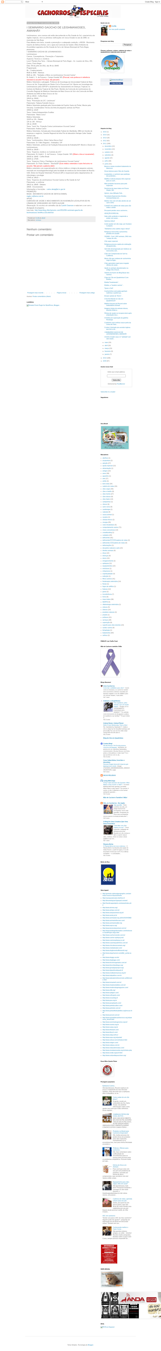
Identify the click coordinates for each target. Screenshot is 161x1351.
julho (106, 161)
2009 (105, 361)
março (107, 348)
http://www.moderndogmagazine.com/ (115, 987)
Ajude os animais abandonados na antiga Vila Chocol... (116, 269)
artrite (104, 481)
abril (106, 345)
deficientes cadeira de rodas (115, 540)
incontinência (107, 594)
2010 (105, 358)
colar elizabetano (108, 525)
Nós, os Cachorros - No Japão (114, 803)
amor (104, 473)
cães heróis (106, 494)
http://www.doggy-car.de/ (111, 957)
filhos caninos (107, 579)
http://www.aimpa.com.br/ (111, 910)
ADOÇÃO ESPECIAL (111, 213)
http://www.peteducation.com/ (112, 1005)
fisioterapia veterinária (110, 581)
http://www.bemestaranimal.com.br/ (114, 928)
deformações (107, 545)
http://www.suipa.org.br (110, 1027)
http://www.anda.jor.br (110, 915)
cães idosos (107, 496)
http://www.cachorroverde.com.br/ (114, 935)
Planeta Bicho (108, 844)
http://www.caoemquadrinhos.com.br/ (115, 943)
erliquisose (106, 571)
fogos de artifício (108, 586)
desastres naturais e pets (111, 548)
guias (104, 592)
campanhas (107, 502)
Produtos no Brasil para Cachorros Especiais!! (121, 1132)
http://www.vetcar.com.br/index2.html (115, 1040)
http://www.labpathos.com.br (112, 975)
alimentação (107, 468)
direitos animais (108, 550)
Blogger (90, 1345)
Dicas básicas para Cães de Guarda (116, 171)
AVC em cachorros (109, 1216)
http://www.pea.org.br (110, 1000)
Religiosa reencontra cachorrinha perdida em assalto (115, 232)
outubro (107, 152)
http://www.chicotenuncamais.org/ (114, 945)
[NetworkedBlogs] (116, 80)
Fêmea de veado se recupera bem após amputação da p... (118, 314)
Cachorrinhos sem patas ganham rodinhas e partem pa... (115, 292)
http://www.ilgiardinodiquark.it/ (113, 970)
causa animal (107, 514)
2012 (105, 141)
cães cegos (106, 489)
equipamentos (107, 566)
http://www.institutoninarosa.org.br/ (114, 973)
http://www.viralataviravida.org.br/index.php (117, 1050)
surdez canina (107, 628)
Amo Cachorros (109, 686)
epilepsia (106, 563)
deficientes (106, 538)
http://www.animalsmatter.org (112, 923)
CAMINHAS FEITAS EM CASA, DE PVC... (121, 1115)
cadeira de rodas (108, 486)
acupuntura (106, 460)
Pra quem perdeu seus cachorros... (116, 210)
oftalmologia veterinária (111, 604)
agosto (107, 158)
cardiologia (106, 509)
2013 (105, 138)
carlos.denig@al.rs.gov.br (56, 189)
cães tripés (106, 499)
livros (104, 597)
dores (104, 558)
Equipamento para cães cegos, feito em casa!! (121, 1183)
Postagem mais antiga (87, 293)
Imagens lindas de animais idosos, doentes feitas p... (116, 309)
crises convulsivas (109, 530)
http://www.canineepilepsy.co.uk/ (114, 940)
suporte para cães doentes (112, 625)
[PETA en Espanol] (107, 1327)
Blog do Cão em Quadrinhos (113, 738)
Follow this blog (116, 83)
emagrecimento (108, 561)
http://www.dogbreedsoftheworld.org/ (115, 950)
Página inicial (61, 293)
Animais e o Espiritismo (111, 701)
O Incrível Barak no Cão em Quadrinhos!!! (113, 299)
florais (105, 584)
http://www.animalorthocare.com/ (114, 920)
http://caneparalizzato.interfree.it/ (114, 898)
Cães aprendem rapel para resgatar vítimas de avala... (116, 264)
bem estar (106, 484)
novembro (108, 149)
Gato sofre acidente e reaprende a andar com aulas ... (116, 217)
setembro (108, 155)
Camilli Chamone (67, 205)
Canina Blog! (107, 744)
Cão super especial (111, 241)
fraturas (105, 589)
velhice (105, 635)
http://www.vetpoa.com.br (111, 1045)
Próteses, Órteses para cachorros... (120, 1149)
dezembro (108, 146)
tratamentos (107, 633)
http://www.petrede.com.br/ (111, 1008)
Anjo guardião (118, 805)
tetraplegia (106, 630)
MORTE (105, 602)
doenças (105, 556)
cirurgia (105, 522)
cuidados (106, 535)
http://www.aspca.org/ (110, 925)
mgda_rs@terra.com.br (35, 196)
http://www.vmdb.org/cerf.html (112, 1053)
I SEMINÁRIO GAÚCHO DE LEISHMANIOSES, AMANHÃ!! (115, 333)
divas (104, 553)
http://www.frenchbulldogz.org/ (113, 965)
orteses (105, 607)
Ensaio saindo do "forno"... (113, 296)
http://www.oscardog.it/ (110, 998)
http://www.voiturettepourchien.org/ (114, 1055)
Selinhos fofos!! (109, 221)
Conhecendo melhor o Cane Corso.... (120, 1228)
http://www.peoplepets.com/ (112, 1003)
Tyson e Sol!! (108, 288)
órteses (105, 610)
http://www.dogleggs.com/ (111, 960)
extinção (105, 576)
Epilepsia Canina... (109, 1086)
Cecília (113, 26)
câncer (105, 504)
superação (106, 622)
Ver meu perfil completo (117, 29)
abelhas (105, 458)
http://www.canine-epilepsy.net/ (113, 937)
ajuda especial (108, 466)
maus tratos (106, 599)
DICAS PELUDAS (109, 775)
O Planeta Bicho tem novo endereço (114, 846)
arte (104, 478)
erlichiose (106, 568)
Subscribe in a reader (108, 392)
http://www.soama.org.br (111, 1024)
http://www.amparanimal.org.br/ (113, 913)
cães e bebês (107, 491)
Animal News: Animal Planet (113, 723)
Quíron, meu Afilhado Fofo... (113, 193)
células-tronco (107, 520)
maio (106, 342)
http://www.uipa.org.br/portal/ (112, 1037)
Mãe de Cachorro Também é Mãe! (115, 797)
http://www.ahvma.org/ (110, 907)
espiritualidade (108, 574)
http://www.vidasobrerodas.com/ (113, 1048)
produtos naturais (108, 612)
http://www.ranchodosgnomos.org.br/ (115, 1022)
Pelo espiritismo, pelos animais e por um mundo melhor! (121, 704)
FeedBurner (121, 384)
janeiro (107, 354)
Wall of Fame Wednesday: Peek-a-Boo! (115, 725)
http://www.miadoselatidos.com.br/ (114, 985)
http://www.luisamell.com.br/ (112, 982)
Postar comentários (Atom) (42, 296)
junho (107, 164)
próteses (105, 617)
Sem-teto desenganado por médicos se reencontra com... (117, 250)
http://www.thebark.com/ (111, 1030)
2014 (105, 135)
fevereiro (108, 351)
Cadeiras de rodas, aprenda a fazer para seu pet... (122, 1200)
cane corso (106, 507)
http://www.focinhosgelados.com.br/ (115, 962)
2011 (105, 143)
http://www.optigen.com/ (111, 993)
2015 (105, 132)
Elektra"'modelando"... (111, 282)
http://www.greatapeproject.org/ (113, 968)
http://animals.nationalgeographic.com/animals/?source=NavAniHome (117, 894)
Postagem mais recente (35, 293)
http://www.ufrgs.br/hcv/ (110, 1035)
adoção (105, 463)
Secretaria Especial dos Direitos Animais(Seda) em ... (115, 197)
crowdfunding (107, 532)
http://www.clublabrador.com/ (112, 948)
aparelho (106, 476)
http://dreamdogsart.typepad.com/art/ (115, 900)
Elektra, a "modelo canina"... (114, 285)
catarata (105, 512)
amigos (105, 471)
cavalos (105, 517)
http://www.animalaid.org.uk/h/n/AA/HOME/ (117, 918)
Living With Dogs (109, 781)
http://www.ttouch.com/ (110, 1032)
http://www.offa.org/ (109, 990)
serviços (38, 220)
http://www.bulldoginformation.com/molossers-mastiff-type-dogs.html (117, 931)
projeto (105, 615)
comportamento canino (110, 527)
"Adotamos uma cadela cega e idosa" (117, 229)
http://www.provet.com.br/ (111, 1015)
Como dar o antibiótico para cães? (114, 688)
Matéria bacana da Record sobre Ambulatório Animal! (115, 304)
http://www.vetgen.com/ (110, 1042)
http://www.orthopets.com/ (111, 995)
